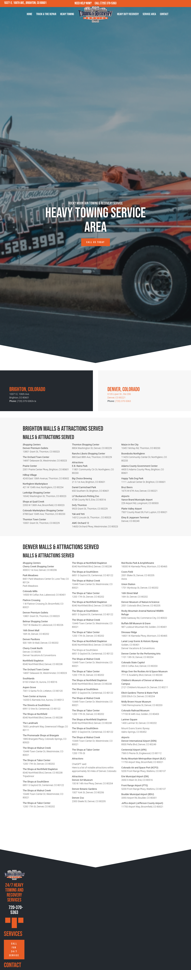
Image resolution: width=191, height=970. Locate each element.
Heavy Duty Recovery (128, 14)
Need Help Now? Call (87, 3)
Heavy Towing (67, 14)
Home (29, 14)
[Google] (170, 3)
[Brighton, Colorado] (13, 381)
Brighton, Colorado (27, 389)
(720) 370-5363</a (26, 401)
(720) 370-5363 (108, 3)
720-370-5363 (15, 910)
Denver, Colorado (123, 389)
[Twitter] (182, 3)
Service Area (149, 14)
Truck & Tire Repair (46, 14)
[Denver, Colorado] (111, 381)
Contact (164, 14)
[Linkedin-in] (187, 3)
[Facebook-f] (176, 3)
